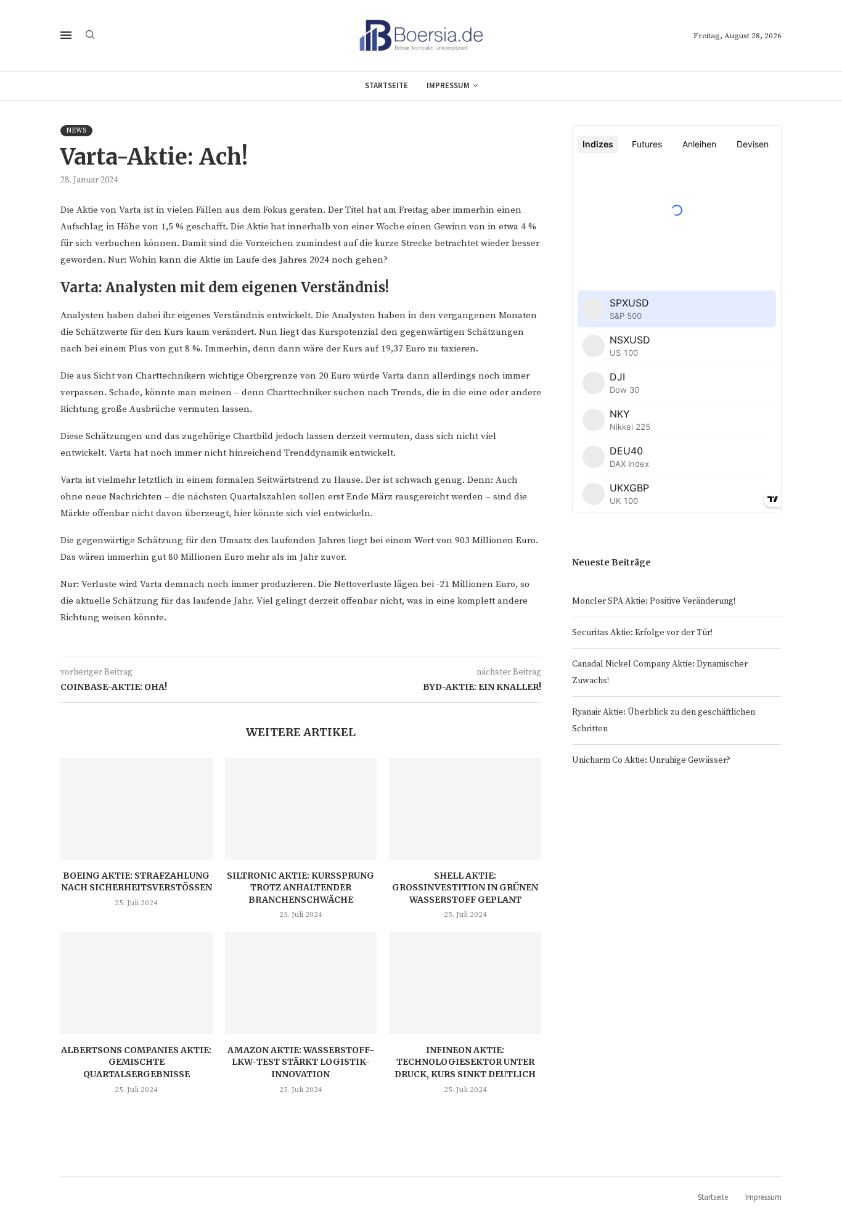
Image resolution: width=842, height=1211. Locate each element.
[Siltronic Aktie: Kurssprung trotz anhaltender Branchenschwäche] (301, 808)
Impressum (448, 85)
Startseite (386, 85)
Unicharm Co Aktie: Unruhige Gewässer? (651, 760)
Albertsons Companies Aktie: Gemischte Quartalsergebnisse (136, 1062)
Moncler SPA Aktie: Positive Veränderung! (653, 601)
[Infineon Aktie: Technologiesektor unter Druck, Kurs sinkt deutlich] (465, 982)
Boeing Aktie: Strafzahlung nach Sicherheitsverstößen (136, 881)
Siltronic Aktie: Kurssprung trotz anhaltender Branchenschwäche (300, 887)
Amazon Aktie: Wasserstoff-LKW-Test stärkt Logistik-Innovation (300, 1062)
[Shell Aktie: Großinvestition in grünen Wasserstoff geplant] (465, 808)
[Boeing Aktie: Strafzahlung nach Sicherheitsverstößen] (136, 808)
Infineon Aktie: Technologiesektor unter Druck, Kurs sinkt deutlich (465, 1062)
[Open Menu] (66, 35)
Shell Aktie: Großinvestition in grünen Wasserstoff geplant (465, 887)
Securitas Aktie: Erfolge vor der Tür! (642, 632)
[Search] (90, 35)
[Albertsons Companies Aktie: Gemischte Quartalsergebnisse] (136, 982)
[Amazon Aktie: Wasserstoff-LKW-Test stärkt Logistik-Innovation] (301, 982)
